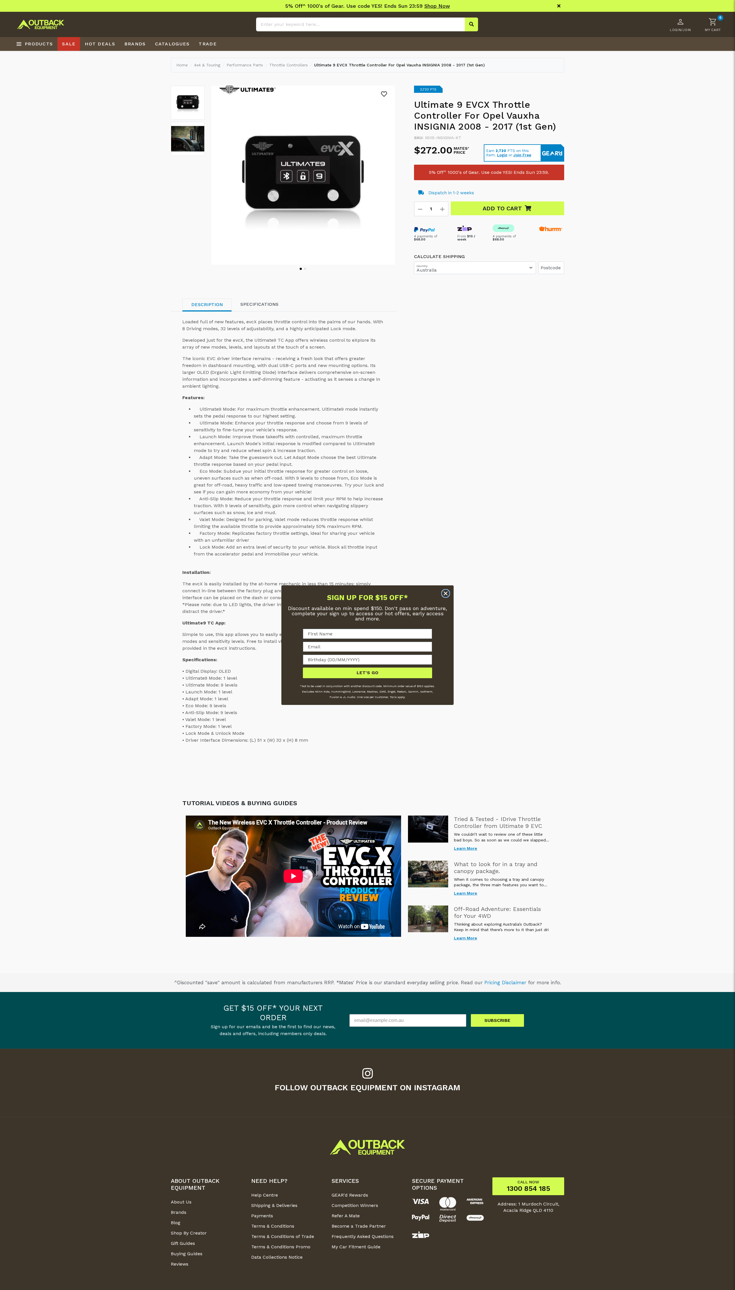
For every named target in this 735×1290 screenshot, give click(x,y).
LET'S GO (367, 672)
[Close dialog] (445, 593)
